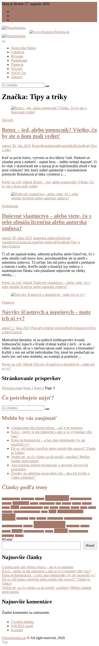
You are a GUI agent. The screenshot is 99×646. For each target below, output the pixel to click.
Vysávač (6, 531)
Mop (46, 507)
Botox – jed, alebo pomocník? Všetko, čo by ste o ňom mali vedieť (49, 133)
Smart (32, 518)
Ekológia (7, 503)
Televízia (28, 526)
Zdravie (16, 77)
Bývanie (17, 56)
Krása (78, 146)
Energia (34, 503)
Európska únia (47, 503)
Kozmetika (66, 146)
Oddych (75, 507)
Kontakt (17, 20)
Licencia (23, 242)
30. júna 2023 (21, 238)
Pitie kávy (7, 511)
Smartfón (41, 518)
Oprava (92, 507)
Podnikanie (19, 60)
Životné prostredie (78, 531)
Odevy (83, 507)
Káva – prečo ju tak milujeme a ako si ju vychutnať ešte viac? (46, 571)
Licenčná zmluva (42, 242)
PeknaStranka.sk (14, 638)
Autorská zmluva (45, 238)
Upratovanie (72, 526)
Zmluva (14, 246)
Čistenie (61, 530)
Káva (58, 503)
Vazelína (84, 526)
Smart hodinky (55, 518)
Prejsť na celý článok (46, 285)
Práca (59, 242)
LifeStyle (17, 52)
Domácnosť (57, 498)
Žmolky (19, 535)
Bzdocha (39, 499)
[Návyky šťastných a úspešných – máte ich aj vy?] (48, 295)
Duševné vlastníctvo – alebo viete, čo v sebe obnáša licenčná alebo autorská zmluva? (47, 222)
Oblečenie (64, 507)
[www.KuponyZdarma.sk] (49, 32)
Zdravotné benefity (33, 531)
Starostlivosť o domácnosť (78, 518)
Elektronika (20, 503)
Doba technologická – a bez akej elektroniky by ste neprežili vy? (49, 575)
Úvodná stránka (22, 12)
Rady (86, 146)
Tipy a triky (49, 524)
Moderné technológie (31, 507)
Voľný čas (18, 73)
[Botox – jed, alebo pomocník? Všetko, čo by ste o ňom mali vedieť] (49, 112)
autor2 (6, 146)
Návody (17, 69)
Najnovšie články (23, 48)
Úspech (16, 332)
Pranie (44, 511)
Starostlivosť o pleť (12, 526)
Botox (36, 146)
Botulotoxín (49, 146)
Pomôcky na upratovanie (26, 511)
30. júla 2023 (21, 146)
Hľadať (7, 539)
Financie (17, 64)
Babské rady (27, 499)
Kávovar (66, 503)
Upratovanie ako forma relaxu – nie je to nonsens (46, 428)
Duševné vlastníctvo (80, 499)
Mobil (15, 507)
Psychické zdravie (52, 328)
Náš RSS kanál (22, 16)
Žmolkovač (8, 535)
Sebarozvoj (81, 328)
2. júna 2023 (20, 328)
